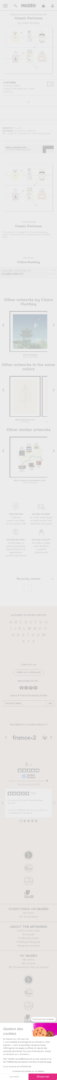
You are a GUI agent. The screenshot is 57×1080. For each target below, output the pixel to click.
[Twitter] (35, 689)
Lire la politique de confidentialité (17, 1067)
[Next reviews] (54, 803)
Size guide (28, 934)
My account (28, 963)
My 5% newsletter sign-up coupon (29, 967)
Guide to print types (28, 931)
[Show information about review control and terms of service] (47, 780)
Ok (50, 703)
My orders (28, 960)
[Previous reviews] (2, 803)
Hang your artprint (28, 946)
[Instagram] (26, 689)
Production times (28, 938)
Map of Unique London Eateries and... (30, 482)
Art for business (28, 917)
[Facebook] (21, 689)
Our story (28, 913)
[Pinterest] (30, 689)
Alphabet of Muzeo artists (29, 615)
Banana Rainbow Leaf (25, 421)
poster (22, 232)
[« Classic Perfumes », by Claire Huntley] (27, 589)
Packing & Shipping (28, 942)
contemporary (41, 232)
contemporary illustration (38, 234)
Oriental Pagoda (30, 356)
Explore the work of (16, 272)
